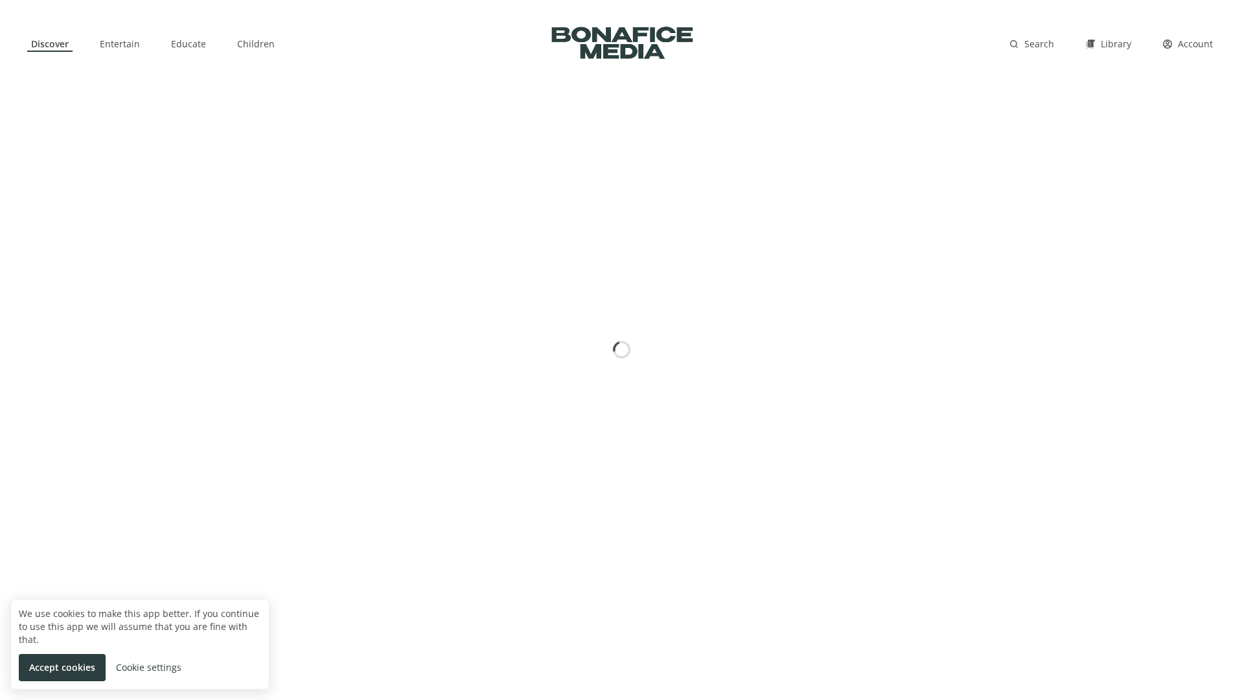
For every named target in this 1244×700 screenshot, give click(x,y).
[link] (50, 44)
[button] (62, 667)
